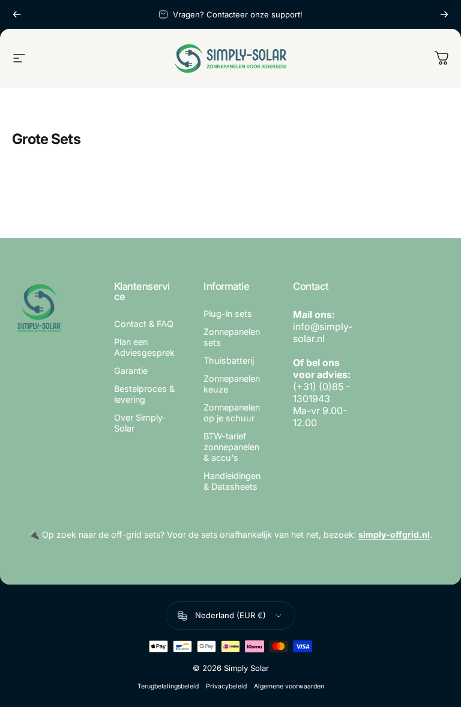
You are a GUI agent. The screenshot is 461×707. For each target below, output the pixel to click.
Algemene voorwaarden (289, 686)
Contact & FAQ (143, 324)
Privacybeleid (226, 686)
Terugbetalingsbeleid (168, 686)
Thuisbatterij (228, 360)
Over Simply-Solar (140, 422)
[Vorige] (17, 14)
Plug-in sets (227, 313)
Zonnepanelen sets (231, 336)
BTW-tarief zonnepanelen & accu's (231, 447)
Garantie (131, 371)
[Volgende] (444, 14)
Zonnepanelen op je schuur (231, 412)
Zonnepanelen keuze (231, 383)
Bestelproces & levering (144, 394)
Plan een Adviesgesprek (144, 347)
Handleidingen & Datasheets (232, 481)
